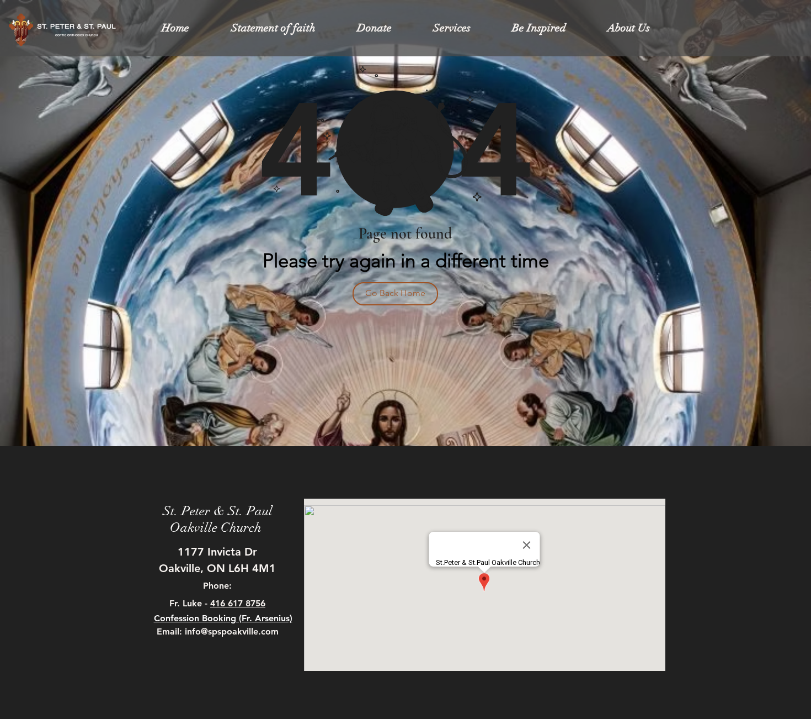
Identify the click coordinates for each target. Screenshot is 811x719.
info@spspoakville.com (232, 631)
